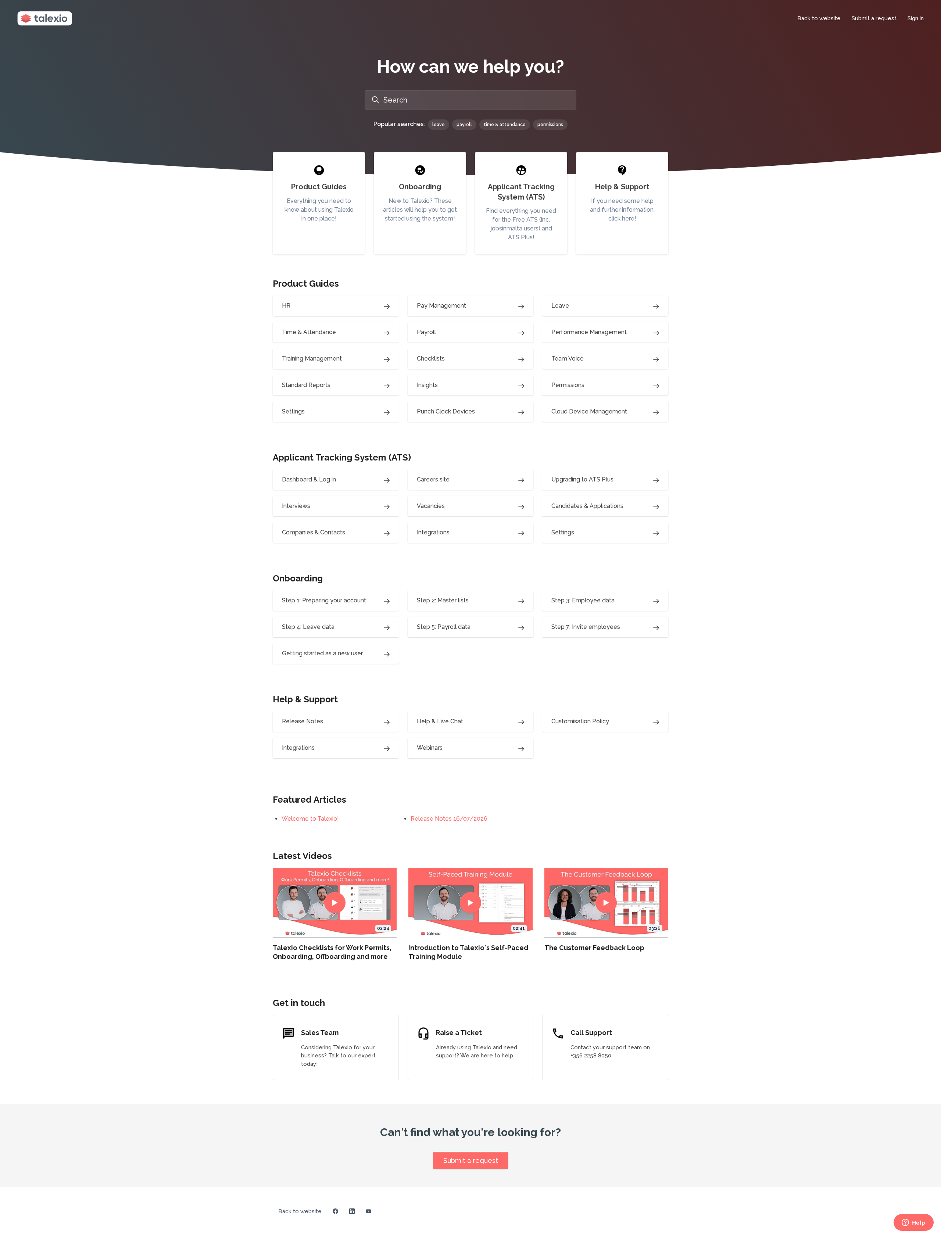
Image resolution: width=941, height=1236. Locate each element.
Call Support (591, 1032)
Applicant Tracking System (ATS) (342, 457)
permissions (550, 124)
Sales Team (320, 1032)
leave (438, 124)
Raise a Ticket (459, 1032)
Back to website (819, 18)
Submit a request (874, 18)
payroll (464, 124)
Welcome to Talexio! (310, 818)
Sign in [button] (916, 18)
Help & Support (305, 699)
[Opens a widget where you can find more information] (913, 1223)
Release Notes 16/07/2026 (449, 818)
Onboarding (298, 578)
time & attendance (505, 124)
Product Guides (306, 283)
